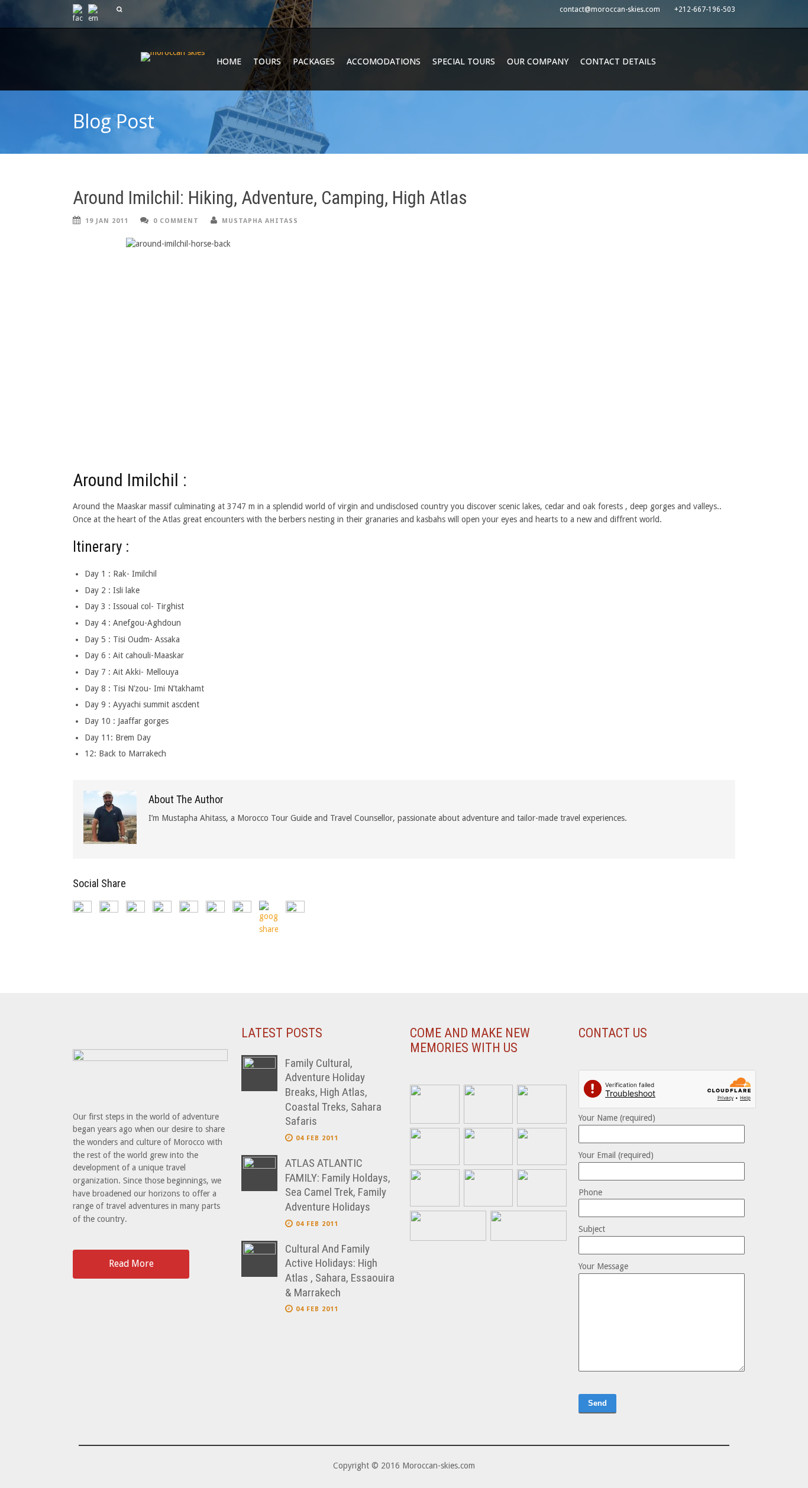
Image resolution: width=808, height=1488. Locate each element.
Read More (131, 1263)
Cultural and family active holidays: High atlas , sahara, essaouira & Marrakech (340, 1270)
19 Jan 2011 (106, 221)
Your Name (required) (616, 1118)
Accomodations (384, 61)
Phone (590, 1192)
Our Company (537, 61)
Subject (591, 1229)
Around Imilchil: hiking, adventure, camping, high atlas (270, 198)
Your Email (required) (616, 1155)
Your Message (603, 1266)
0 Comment (176, 221)
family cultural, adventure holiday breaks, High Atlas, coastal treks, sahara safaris (333, 1092)
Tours (267, 61)
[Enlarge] (444, 1100)
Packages (314, 61)
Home (228, 61)
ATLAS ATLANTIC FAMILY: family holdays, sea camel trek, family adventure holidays (337, 1185)
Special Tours (463, 61)
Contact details (618, 61)
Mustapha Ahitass (260, 221)
